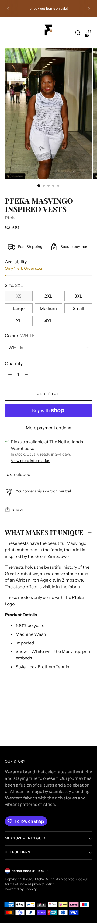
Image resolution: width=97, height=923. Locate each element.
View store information (30, 460)
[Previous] (8, 8)
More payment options (48, 427)
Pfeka (11, 217)
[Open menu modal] (7, 32)
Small (78, 308)
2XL (48, 296)
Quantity (14, 363)
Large (19, 308)
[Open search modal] (77, 32)
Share (18, 510)
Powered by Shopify (21, 889)
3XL (78, 296)
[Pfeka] (48, 32)
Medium (48, 308)
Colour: (20, 335)
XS (19, 296)
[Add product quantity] (10, 374)
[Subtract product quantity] (26, 374)
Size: (14, 285)
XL (18, 320)
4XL (48, 320)
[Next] (89, 8)
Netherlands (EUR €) (27, 871)
